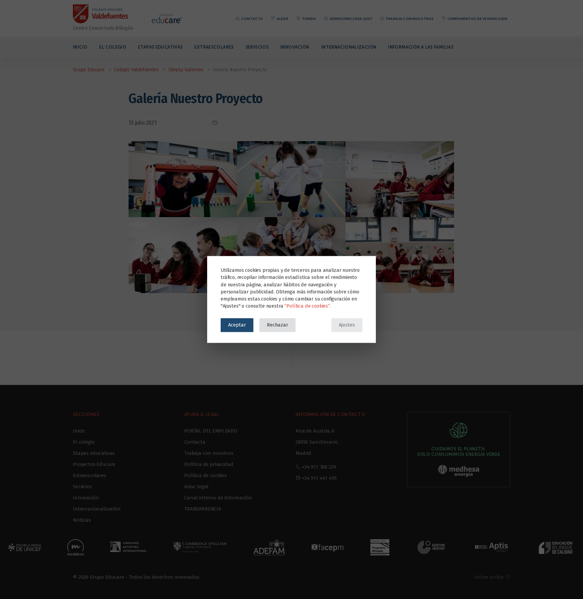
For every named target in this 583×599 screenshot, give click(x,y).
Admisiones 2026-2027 (350, 19)
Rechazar (277, 325)
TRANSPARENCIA (202, 509)
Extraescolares (213, 47)
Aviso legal (196, 487)
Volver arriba (489, 577)
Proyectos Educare (94, 464)
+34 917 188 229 (319, 467)
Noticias (82, 520)
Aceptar (237, 325)
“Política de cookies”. (307, 306)
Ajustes (347, 325)
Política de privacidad (208, 464)
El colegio (112, 47)
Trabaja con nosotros (409, 19)
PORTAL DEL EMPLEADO (210, 431)
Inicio (80, 47)
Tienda (308, 19)
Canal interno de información (218, 498)
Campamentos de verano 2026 (477, 19)
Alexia (282, 19)
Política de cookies (205, 475)
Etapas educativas (160, 47)
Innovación (294, 47)
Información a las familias (420, 47)
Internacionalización (349, 47)
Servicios (257, 47)
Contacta (252, 19)
